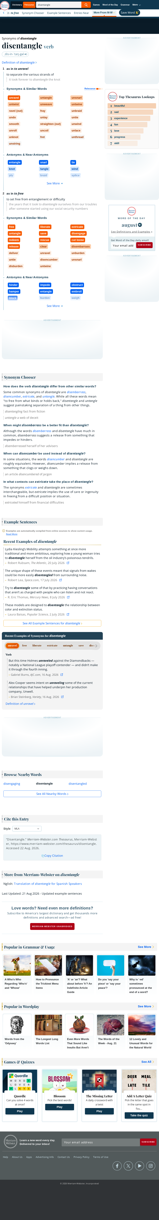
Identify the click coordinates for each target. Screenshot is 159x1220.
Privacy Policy (82, 1156)
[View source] (68, 563)
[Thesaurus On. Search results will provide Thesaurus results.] (23, 4)
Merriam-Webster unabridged (52, 926)
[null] (140, 225)
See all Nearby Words (51, 794)
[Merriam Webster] (131, 211)
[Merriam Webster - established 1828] (4, 4)
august (129, 225)
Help (6, 1156)
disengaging (11, 784)
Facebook (117, 1166)
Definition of (18, 62)
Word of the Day (110, 5)
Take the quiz (139, 1115)
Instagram (150, 1166)
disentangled (78, 784)
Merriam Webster (10, 1141)
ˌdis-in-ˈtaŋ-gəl (14, 54)
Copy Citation (53, 856)
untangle (68, 645)
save (81, 645)
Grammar (125, 5)
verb (49, 46)
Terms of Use (100, 1156)
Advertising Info (45, 1156)
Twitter (128, 1166)
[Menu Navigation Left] (4, 13)
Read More (11, 534)
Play (20, 1111)
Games (96, 5)
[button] (136, 4)
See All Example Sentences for (51, 623)
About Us (17, 1156)
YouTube (139, 1166)
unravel (12, 645)
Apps (29, 1156)
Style (7, 828)
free (24, 645)
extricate (52, 645)
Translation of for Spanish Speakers (48, 884)
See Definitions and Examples (130, 231)
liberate (36, 645)
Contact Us (64, 1156)
